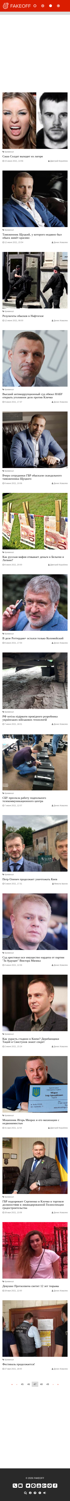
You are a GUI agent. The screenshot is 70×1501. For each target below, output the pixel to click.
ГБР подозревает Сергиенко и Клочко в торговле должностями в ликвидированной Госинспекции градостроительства (33, 1204)
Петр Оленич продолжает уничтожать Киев (29, 879)
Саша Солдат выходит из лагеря (22, 156)
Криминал (9, 152)
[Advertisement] (35, 53)
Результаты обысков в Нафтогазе (23, 316)
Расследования (61, 6)
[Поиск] (25, 1493)
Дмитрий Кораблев (59, 161)
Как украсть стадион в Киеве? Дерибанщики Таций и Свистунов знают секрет (30, 1040)
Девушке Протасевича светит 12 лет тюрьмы (30, 1286)
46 (28, 1384)
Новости (37, 6)
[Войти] (44, 1493)
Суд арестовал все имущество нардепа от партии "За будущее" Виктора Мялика (33, 959)
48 (41, 1384)
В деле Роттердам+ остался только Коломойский (32, 638)
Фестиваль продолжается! (18, 1364)
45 (22, 1384)
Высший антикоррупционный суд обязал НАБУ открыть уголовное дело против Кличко (32, 395)
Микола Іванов (61, 884)
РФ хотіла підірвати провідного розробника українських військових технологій (30, 718)
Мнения (45, 6)
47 (35, 1384)
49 (47, 1384)
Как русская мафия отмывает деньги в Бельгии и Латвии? (33, 558)
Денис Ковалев (61, 242)
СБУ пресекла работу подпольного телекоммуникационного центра (24, 799)
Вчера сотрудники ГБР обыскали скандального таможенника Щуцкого (32, 477)
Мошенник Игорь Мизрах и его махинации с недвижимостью (30, 1121)
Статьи (53, 6)
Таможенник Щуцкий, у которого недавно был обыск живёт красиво (32, 236)
